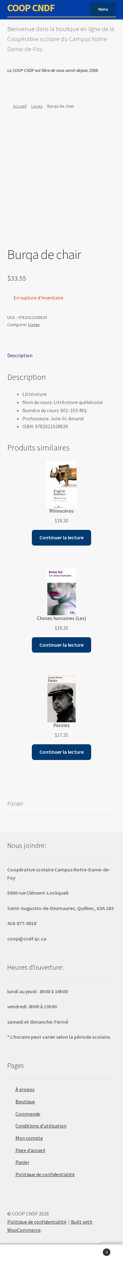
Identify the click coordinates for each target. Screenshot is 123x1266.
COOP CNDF (31, 8)
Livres (37, 106)
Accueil (19, 106)
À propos (25, 1089)
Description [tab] (19, 355)
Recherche (61, 1255)
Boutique (25, 1101)
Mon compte (29, 1138)
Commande (27, 1114)
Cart (95, 1249)
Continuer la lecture (61, 537)
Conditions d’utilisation (41, 1126)
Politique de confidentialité (45, 1174)
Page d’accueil (30, 1150)
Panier (22, 1162)
